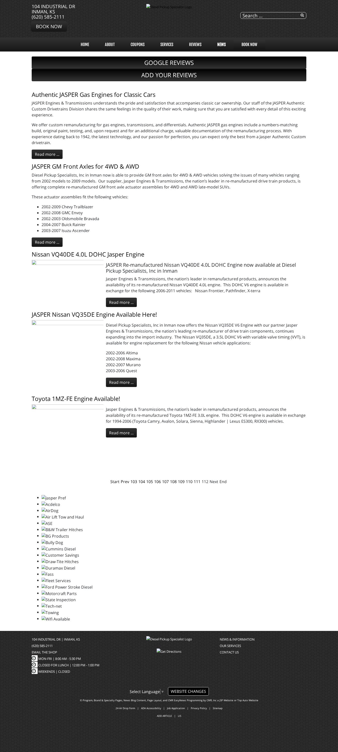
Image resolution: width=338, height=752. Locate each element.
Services (166, 44)
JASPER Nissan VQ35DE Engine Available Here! (94, 314)
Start (115, 481)
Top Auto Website (247, 700)
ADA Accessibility (151, 708)
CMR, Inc (212, 700)
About (110, 44)
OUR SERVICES (230, 646)
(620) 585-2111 (48, 16)
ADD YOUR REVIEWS (169, 75)
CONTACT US (229, 652)
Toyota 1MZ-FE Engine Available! (76, 398)
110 (189, 481)
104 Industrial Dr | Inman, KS (56, 639)
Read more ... (47, 154)
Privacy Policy (199, 708)
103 (133, 481)
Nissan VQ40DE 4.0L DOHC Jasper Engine (88, 254)
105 (149, 481)
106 (157, 481)
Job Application (176, 708)
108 (173, 481)
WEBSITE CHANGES (188, 691)
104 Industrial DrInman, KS (53, 9)
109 (181, 481)
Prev (125, 481)
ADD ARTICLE (164, 716)
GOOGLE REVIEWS (169, 62)
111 (197, 481)
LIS (179, 716)
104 (141, 481)
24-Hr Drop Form (125, 708)
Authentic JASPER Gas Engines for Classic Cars (93, 94)
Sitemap (217, 708)
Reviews (195, 44)
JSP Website (226, 700)
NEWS (221, 44)
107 (165, 481)
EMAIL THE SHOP (44, 652)
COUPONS (138, 44)
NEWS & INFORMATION (237, 639)
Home (85, 44)
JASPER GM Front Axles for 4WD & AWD (85, 166)
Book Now (49, 26)
